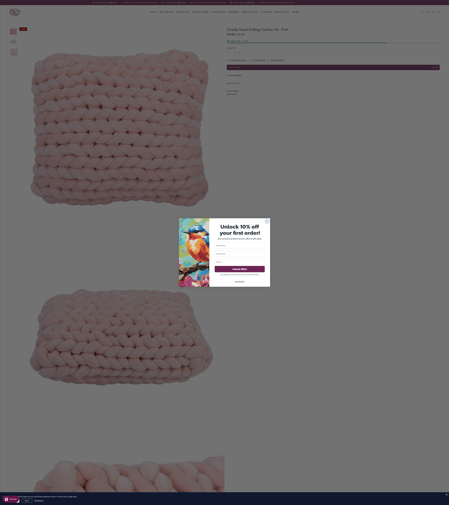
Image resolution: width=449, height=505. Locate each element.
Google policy (72, 497)
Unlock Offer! (240, 269)
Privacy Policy (62, 497)
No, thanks (239, 281)
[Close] (446, 494)
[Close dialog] (267, 221)
